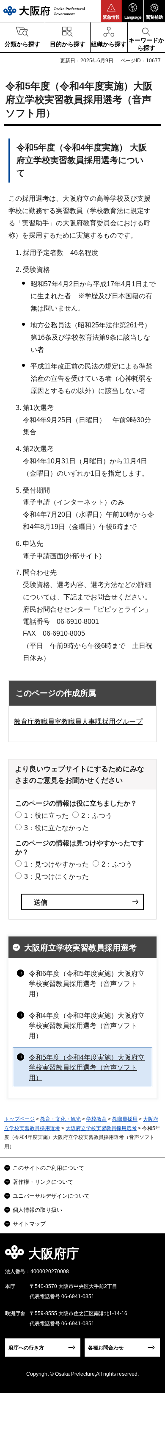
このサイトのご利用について (48, 1168)
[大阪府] (44, 11)
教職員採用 (125, 1119)
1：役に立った (46, 815)
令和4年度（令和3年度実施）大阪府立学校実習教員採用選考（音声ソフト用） (87, 1025)
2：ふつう (96, 815)
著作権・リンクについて (43, 1182)
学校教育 (96, 1119)
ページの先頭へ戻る (149, 1256)
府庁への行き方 (26, 1348)
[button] (111, 11)
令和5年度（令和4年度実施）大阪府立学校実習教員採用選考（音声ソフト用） (87, 1067)
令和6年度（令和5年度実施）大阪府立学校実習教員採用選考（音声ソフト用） (87, 983)
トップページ (19, 1119)
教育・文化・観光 (60, 1119)
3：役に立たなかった (56, 827)
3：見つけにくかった (56, 876)
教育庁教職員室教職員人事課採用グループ (78, 721)
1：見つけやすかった (56, 864)
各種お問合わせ (106, 1348)
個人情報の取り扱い (37, 1210)
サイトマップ (29, 1224)
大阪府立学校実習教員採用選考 (80, 947)
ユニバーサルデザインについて (51, 1196)
